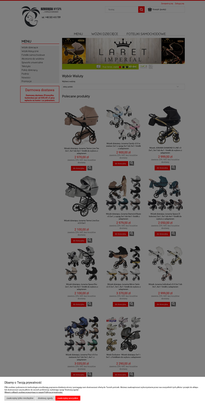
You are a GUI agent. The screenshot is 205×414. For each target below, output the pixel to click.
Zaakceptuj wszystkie (67, 398)
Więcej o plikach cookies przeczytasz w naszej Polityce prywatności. (33, 392)
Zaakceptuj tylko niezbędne (20, 398)
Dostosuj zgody (45, 398)
